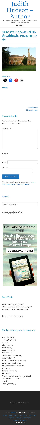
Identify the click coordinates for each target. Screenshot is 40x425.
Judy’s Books (23, 415)
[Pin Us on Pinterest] (24, 422)
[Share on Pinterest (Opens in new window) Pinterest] (16, 80)
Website (5, 168)
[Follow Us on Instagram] (22, 422)
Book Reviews (7, 350)
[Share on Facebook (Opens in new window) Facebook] (10, 80)
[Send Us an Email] (16, 422)
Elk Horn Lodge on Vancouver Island (15, 309)
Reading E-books (8, 371)
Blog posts (13, 415)
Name (5, 154)
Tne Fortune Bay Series (10, 378)
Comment (6, 128)
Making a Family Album (10, 363)
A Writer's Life (7, 337)
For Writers (6, 353)
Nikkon (13, 412)
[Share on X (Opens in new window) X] (5, 80)
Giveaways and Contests (11, 355)
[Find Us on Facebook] (19, 422)
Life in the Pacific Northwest (12, 360)
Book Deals (6, 348)
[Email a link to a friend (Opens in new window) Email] (22, 80)
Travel (4, 381)
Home (5, 415)
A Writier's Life (7, 340)
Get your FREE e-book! (23, 418)
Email (4, 162)
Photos (4, 368)
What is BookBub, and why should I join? (17, 307)
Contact (11, 418)
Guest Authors (7, 358)
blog (3, 342)
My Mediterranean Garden (11, 366)
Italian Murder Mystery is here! (32, 109)
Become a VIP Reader (19, 420)
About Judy (32, 415)
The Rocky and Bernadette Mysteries (15, 376)
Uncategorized (7, 384)
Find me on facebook (12, 316)
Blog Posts (6, 345)
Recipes (5, 373)
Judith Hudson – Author (20, 10)
